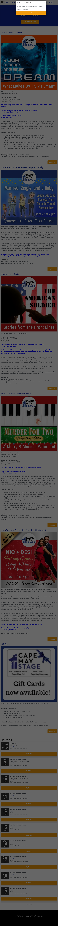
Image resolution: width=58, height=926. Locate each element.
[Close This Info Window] (44, 2)
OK (31, 12)
